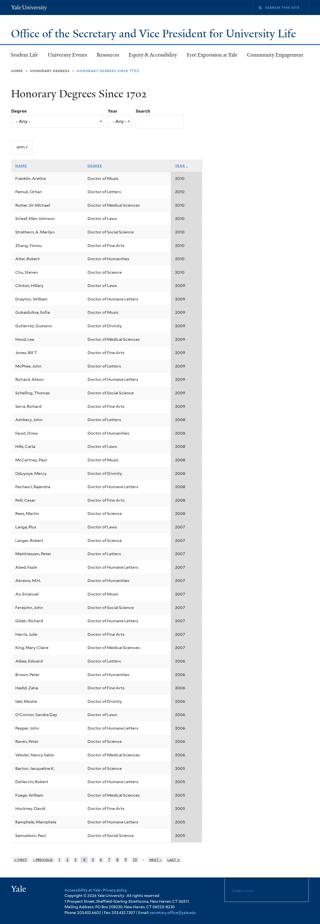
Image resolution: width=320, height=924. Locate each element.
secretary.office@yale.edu (173, 912)
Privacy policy (115, 890)
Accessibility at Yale (82, 890)
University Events (67, 55)
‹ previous (43, 859)
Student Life (24, 55)
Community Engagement (275, 55)
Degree (19, 111)
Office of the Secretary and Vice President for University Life (155, 34)
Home (17, 70)
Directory (243, 890)
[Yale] (19, 889)
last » (173, 859)
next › (155, 859)
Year (113, 111)
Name (21, 165)
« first (21, 859)
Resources (108, 55)
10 (135, 859)
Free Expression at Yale (212, 55)
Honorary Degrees (50, 70)
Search (143, 111)
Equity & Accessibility (153, 55)
